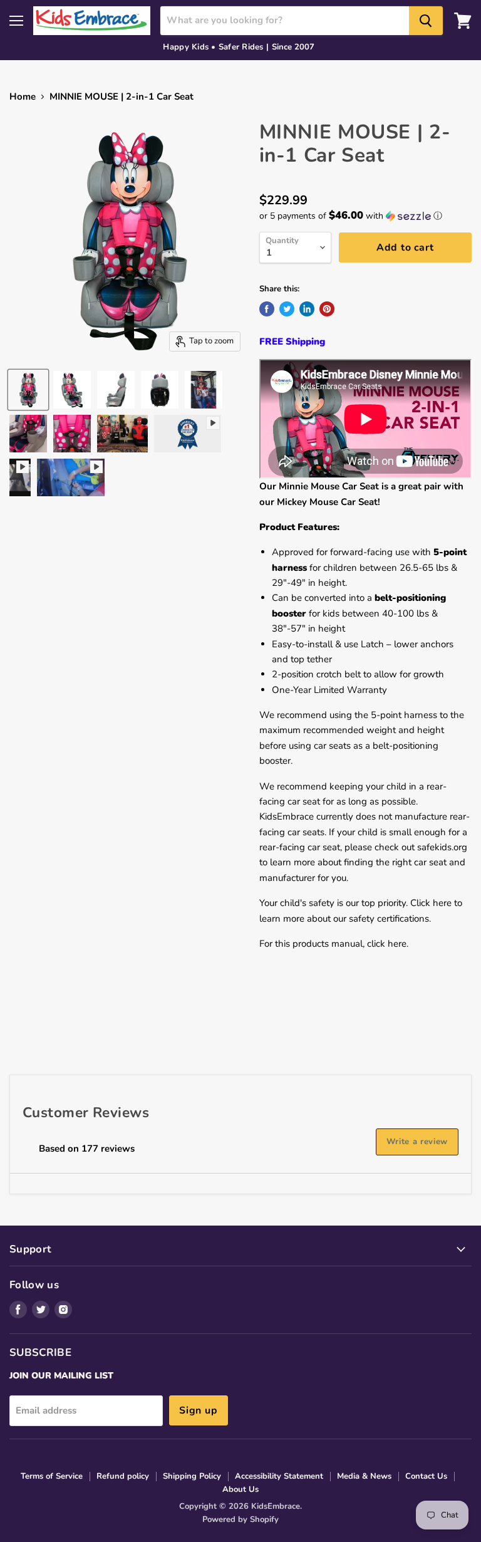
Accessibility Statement (279, 1476)
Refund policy (122, 1476)
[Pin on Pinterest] (326, 308)
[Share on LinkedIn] (306, 308)
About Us (240, 1489)
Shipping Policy (192, 1476)
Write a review (417, 1141)
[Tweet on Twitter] (286, 308)
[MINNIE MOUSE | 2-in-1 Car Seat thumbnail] (28, 390)
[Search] (426, 20)
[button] (365, 216)
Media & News (364, 1476)
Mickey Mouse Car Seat (327, 502)
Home (22, 96)
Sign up (198, 1410)
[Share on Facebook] (266, 308)
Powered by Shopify (240, 1519)
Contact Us (426, 1476)
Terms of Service (52, 1476)
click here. (387, 943)
